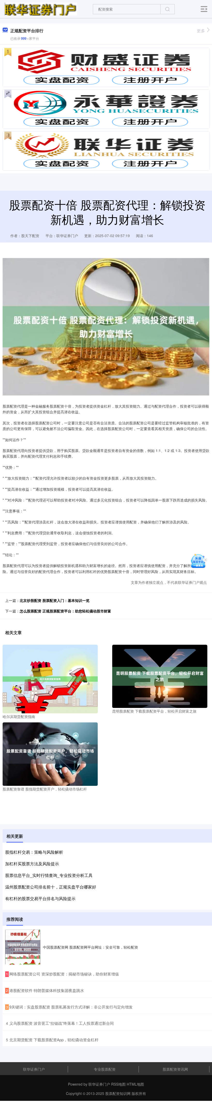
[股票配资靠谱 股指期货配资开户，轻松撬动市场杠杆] (50, 753)
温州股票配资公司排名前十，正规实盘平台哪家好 (50, 887)
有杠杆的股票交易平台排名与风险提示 (40, 898)
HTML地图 (135, 1084)
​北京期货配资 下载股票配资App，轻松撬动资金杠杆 (54, 1039)
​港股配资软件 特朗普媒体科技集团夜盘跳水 (46, 990)
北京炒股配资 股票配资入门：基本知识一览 (54, 600)
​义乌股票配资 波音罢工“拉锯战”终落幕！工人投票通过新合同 (61, 1023)
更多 (201, 31)
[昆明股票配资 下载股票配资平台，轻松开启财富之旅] (159, 675)
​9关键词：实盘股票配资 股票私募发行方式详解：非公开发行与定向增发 (71, 1007)
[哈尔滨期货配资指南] (50, 678)
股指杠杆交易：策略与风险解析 (34, 852)
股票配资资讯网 (175, 1069)
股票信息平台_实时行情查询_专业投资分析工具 (49, 875)
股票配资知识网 (118, 1093)
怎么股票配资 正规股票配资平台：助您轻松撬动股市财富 (65, 610)
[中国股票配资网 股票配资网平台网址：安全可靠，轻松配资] (22, 947)
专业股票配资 (105, 1069)
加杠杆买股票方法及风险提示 (32, 864)
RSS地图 (118, 1084)
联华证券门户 (34, 1069)
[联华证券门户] (40, 8)
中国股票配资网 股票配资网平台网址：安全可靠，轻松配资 (90, 947)
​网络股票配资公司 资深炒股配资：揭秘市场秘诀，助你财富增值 (64, 973)
